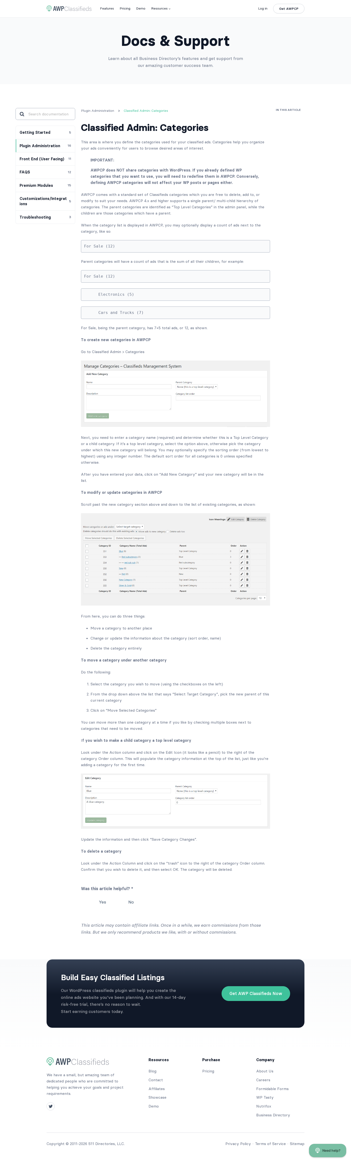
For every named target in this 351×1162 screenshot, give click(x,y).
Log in (262, 8)
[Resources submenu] (169, 9)
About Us (264, 1071)
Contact (156, 1079)
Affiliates (157, 1088)
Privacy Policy (238, 1143)
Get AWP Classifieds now (255, 993)
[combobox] (49, 114)
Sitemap (297, 1143)
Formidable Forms (272, 1088)
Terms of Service (270, 1143)
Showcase (157, 1097)
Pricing (208, 1071)
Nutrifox (263, 1106)
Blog (152, 1071)
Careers (263, 1079)
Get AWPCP (288, 8)
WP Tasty (265, 1097)
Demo (154, 1106)
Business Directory (273, 1115)
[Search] (22, 114)
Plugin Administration (97, 110)
